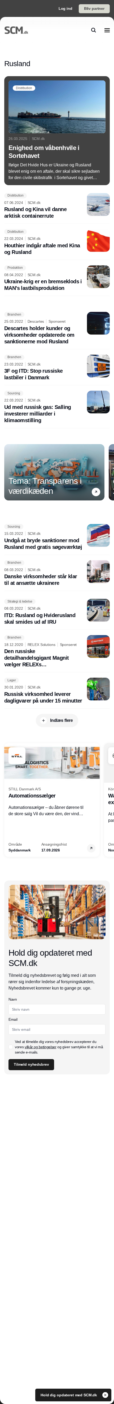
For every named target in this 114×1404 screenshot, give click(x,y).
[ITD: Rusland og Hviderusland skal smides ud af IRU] (57, 612)
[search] (93, 30)
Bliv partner (94, 8)
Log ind (65, 8)
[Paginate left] (8, 472)
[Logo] (16, 30)
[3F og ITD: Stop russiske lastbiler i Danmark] (57, 368)
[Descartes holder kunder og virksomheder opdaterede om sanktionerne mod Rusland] (57, 328)
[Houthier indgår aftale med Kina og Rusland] (57, 242)
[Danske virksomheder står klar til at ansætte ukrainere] (57, 573)
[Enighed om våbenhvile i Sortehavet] (57, 130)
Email (12, 1019)
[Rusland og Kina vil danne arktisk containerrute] (57, 206)
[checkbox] (10, 1047)
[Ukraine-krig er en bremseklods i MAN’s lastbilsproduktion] (57, 278)
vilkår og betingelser (40, 1047)
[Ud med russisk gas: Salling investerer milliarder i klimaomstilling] (57, 407)
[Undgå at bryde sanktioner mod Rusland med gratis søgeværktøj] (57, 537)
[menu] (107, 30)
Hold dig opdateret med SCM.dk (69, 1395)
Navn (12, 999)
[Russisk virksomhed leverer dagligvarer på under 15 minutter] (57, 691)
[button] (96, 491)
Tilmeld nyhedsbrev (31, 1064)
